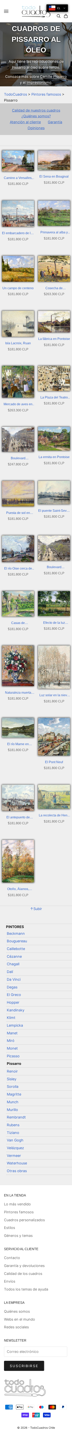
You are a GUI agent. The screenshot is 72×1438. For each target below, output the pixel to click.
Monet (12, 1048)
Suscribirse (24, 1366)
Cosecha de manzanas (54, 288)
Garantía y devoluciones (24, 1266)
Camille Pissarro (53, 76)
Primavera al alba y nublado (54, 233)
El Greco (14, 995)
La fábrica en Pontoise (54, 338)
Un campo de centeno (18, 288)
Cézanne (14, 956)
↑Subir (36, 909)
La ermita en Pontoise (54, 457)
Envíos (9, 1281)
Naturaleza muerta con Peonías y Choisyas (18, 693)
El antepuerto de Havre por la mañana (18, 818)
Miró (10, 1041)
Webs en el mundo (19, 1319)
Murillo (12, 1110)
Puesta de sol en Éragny (18, 513)
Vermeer (14, 1156)
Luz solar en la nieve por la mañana (54, 695)
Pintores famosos (46, 94)
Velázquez (15, 1148)
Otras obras (17, 1171)
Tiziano (13, 1133)
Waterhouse (17, 1163)
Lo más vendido (17, 1204)
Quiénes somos (17, 1311)
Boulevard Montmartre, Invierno (18, 459)
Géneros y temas (18, 1236)
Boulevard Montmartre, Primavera (54, 567)
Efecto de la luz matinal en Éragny (54, 623)
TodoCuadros (15, 94)
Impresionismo (39, 82)
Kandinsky (15, 1010)
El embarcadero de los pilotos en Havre (18, 233)
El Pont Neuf (54, 762)
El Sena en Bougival (54, 176)
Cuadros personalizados (24, 1220)
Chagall (13, 964)
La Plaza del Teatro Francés (54, 398)
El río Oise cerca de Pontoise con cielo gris (18, 569)
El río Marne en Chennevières (18, 744)
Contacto (12, 1258)
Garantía (55, 122)
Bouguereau (17, 941)
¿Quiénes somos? (36, 116)
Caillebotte (16, 949)
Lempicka (15, 1025)
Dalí (10, 972)
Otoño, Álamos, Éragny (18, 889)
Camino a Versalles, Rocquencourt (18, 178)
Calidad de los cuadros (23, 1274)
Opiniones (36, 128)
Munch (12, 1102)
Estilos (9, 1228)
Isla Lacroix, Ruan (18, 343)
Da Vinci (14, 979)
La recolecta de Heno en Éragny (54, 816)
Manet (12, 1033)
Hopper (13, 1002)
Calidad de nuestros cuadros (36, 110)
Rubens (13, 1125)
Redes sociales (16, 1327)
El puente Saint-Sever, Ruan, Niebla (54, 511)
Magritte (14, 1094)
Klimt (11, 1018)
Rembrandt (16, 1117)
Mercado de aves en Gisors (18, 404)
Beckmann (16, 933)
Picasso (13, 1056)
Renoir (12, 1071)
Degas (12, 987)
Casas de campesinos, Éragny (18, 623)
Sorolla (12, 1086)
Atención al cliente (25, 122)
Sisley (11, 1079)
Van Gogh (15, 1140)
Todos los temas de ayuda (26, 1289)
